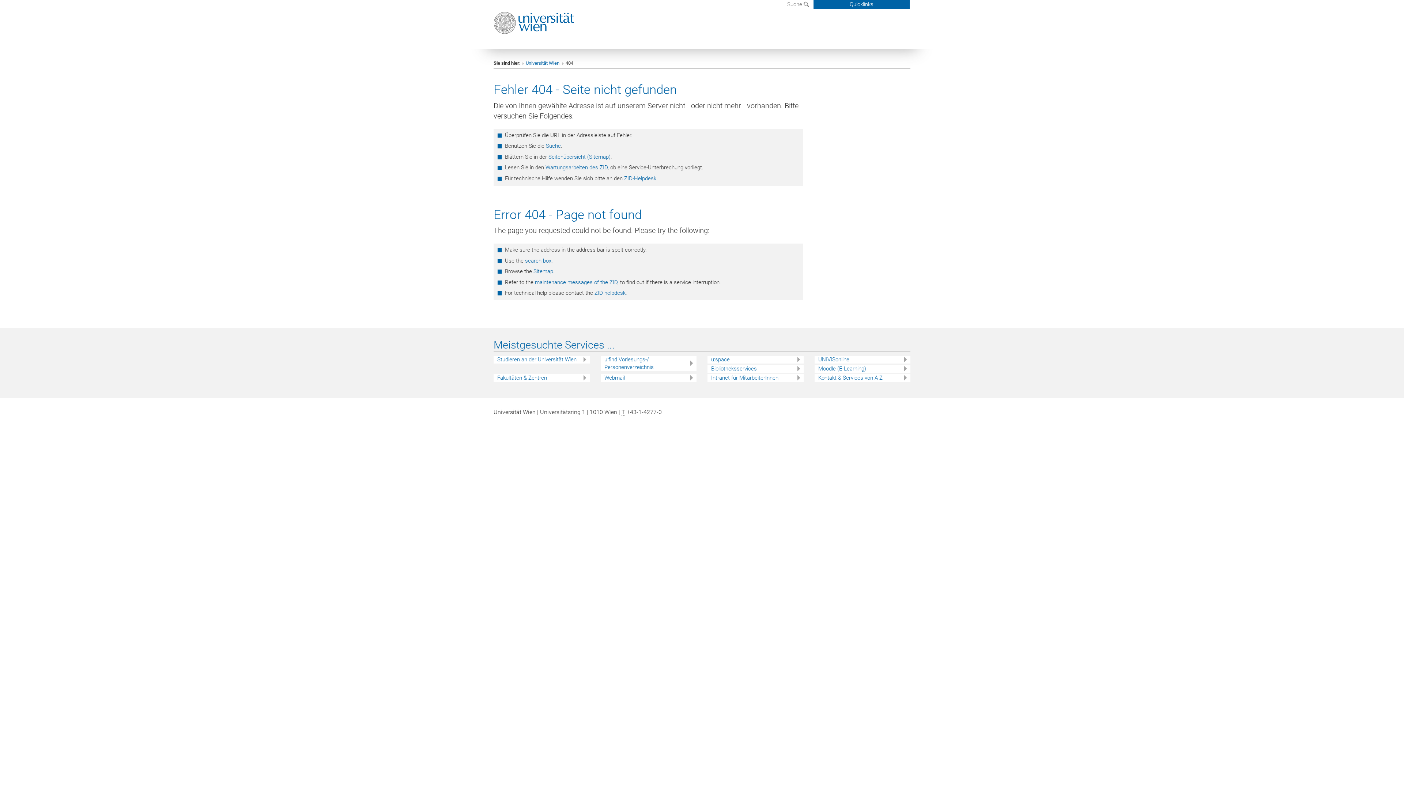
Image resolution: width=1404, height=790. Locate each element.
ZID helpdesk (610, 293)
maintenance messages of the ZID (576, 282)
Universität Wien (543, 63)
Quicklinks (861, 4)
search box (538, 260)
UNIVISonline (833, 359)
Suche (795, 4)
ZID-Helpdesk (640, 178)
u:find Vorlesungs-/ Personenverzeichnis (629, 363)
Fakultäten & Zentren (522, 378)
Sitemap (543, 271)
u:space (720, 359)
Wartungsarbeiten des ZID (577, 167)
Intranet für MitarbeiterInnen (744, 378)
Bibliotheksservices (734, 368)
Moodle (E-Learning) (842, 368)
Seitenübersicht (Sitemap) (579, 157)
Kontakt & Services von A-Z (850, 378)
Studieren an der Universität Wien (537, 359)
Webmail (614, 378)
